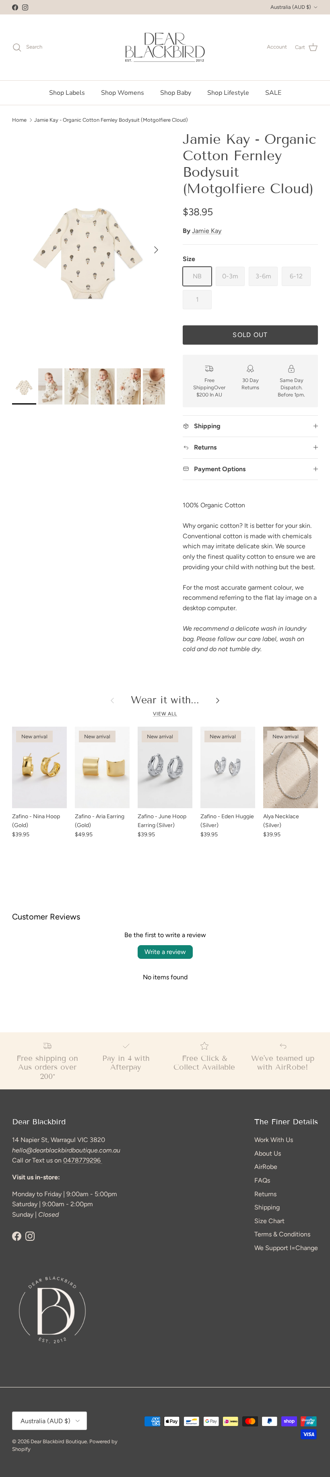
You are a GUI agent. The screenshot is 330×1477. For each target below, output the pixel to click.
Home (19, 119)
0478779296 (82, 1160)
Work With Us (273, 1140)
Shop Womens (122, 92)
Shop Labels (67, 92)
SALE (273, 92)
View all (165, 714)
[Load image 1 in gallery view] (88, 245)
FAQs (262, 1180)
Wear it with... (165, 700)
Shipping (267, 1207)
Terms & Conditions (282, 1234)
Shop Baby (175, 92)
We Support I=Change (286, 1248)
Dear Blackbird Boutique (59, 1441)
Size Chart (269, 1221)
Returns (265, 1194)
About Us (267, 1153)
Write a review (165, 952)
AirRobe (265, 1167)
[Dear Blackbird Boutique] (165, 47)
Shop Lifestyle (228, 92)
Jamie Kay (206, 231)
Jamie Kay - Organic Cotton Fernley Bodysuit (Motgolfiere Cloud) (111, 119)
